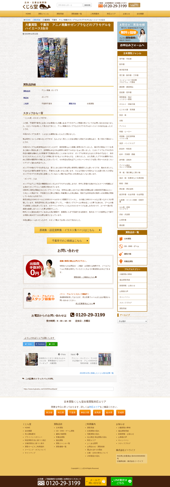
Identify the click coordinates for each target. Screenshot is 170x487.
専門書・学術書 (125, 59)
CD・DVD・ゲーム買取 (65, 431)
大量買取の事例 (125, 274)
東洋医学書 (123, 70)
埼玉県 (61, 412)
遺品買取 (59, 440)
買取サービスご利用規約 (34, 447)
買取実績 (60, 14)
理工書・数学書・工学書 (129, 75)
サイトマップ (30, 453)
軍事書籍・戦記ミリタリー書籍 (125, 98)
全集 (121, 121)
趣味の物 (127, 254)
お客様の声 (123, 291)
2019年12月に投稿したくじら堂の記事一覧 (97, 373)
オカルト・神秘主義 (127, 104)
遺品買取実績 (124, 280)
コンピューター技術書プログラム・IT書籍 (128, 81)
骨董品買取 (128, 261)
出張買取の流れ (93, 431)
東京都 (49, 412)
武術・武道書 (124, 214)
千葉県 (72, 412)
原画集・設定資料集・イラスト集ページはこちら (67, 230)
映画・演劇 (123, 183)
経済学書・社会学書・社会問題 (131, 194)
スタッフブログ (125, 303)
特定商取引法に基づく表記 (35, 440)
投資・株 (122, 115)
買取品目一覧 (132, 232)
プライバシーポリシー (33, 437)
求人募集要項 (30, 434)
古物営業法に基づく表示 (34, 443)
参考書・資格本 (125, 160)
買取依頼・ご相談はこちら (84, 277)
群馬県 (97, 412)
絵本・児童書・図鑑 (127, 154)
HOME (28, 14)
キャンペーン (124, 297)
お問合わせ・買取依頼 (96, 447)
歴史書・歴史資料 (126, 189)
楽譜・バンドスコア (127, 143)
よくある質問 (92, 443)
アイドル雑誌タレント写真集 (125, 166)
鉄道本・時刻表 (125, 149)
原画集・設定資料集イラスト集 (127, 137)
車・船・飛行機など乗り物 (129, 172)
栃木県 (109, 412)
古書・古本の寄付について (97, 453)
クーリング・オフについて (35, 450)
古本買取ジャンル (132, 53)
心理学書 (122, 220)
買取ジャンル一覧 (63, 443)
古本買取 (127, 239)
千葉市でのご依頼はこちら (67, 240)
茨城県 (121, 412)
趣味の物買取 (61, 434)
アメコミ (122, 126)
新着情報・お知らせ (127, 286)
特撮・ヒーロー (125, 132)
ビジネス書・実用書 (127, 110)
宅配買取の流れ (93, 434)
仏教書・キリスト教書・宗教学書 (131, 201)
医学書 (122, 64)
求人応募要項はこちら (84, 304)
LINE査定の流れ (93, 456)
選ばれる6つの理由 (94, 450)
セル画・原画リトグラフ (124, 208)
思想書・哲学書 (125, 92)
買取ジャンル (43, 14)
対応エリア (111, 14)
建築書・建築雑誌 (126, 87)
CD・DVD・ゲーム (131, 246)
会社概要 (140, 14)
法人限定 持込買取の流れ (97, 437)
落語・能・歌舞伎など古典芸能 (131, 178)
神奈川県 (85, 412)
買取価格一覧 (76, 14)
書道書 (122, 225)
